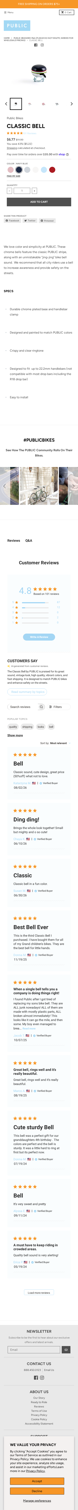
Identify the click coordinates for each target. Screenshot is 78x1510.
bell (51, 726)
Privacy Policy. (35, 1471)
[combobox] (55, 743)
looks (41, 726)
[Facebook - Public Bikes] (35, 45)
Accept (37, 1481)
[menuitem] (16, 104)
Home (7, 38)
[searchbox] (23, 707)
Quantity (12, 185)
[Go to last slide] (6, 104)
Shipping (12, 148)
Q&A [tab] (28, 540)
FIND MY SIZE (13, 176)
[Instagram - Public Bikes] (42, 45)
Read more (29, 1028)
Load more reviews (39, 1292)
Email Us (49, 1370)
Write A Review (39, 636)
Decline (37, 1491)
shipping (27, 726)
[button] (5, 486)
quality (13, 726)
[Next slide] (71, 104)
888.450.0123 (32, 1370)
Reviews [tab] (13, 540)
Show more (15, 735)
